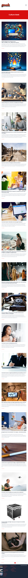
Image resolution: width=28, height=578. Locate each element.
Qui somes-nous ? (14, 571)
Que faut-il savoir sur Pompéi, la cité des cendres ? (11, 162)
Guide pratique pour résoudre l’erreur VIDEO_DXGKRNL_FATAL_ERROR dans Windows (10, 42)
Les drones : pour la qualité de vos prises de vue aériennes (12, 492)
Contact (14, 567)
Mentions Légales (14, 568)
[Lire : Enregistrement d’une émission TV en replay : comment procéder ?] (14, 421)
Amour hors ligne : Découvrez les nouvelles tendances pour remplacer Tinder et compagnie (13, 313)
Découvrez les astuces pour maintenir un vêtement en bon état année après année (13, 192)
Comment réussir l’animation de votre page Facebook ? (12, 221)
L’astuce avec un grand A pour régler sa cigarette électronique (13, 462)
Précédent (2, 562)
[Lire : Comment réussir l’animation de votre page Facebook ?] (14, 211)
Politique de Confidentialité (12, 570)
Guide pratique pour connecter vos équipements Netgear (12, 102)
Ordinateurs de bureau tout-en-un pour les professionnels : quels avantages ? (14, 133)
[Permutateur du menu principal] (26, 5)
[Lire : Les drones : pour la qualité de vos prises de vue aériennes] (14, 481)
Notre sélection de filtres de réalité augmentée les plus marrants (14, 402)
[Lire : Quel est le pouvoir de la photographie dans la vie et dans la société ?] (14, 541)
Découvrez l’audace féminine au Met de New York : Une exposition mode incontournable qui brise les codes (14, 283)
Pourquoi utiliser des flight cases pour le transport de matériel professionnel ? (13, 522)
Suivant (26, 562)
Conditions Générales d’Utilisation (13, 566)
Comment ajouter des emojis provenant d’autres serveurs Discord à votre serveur (13, 73)
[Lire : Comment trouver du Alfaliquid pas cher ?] (14, 332)
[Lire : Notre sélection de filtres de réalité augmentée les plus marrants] (14, 391)
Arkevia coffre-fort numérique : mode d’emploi (5, 570)
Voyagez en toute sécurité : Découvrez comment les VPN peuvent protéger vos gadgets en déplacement (14, 252)
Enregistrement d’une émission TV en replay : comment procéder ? (14, 433)
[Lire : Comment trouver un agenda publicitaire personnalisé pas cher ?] (14, 362)
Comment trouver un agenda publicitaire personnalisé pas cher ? (14, 372)
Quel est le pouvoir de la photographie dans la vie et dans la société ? (13, 553)
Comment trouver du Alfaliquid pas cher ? (9, 343)
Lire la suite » (3, 48)
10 (16, 562)
